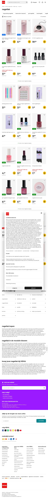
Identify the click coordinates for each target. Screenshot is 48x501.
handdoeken (4, 458)
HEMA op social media (18, 458)
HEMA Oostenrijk (41, 453)
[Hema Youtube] (20, 430)
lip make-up (19, 294)
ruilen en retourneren (7, 398)
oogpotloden (5, 303)
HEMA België (41, 448)
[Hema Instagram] (10, 430)
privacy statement (6, 476)
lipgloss (3, 366)
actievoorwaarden (30, 460)
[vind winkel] (44, 388)
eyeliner (33, 299)
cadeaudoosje (25, 355)
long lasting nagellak (8, 13)
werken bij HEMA (30, 450)
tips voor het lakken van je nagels (9, 348)
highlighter (34, 307)
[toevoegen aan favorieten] (14, 20)
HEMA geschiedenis (31, 455)
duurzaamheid (29, 451)
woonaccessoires (5, 456)
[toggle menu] (45, 2)
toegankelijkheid (24, 476)
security (18, 476)
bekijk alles (43, 291)
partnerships (29, 465)
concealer (34, 303)
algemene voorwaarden (34, 476)
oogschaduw (5, 299)
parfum (3, 315)
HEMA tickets (17, 466)
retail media (29, 467)
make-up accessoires (36, 311)
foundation (19, 303)
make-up (15, 6)
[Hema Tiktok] (18, 430)
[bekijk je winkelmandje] (42, 2)
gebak (3, 463)
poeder (18, 307)
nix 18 (3, 478)
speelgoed (4, 462)
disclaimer (13, 476)
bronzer (4, 311)
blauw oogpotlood (16, 367)
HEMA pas (16, 451)
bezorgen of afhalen (7, 396)
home (3, 6)
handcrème (11, 371)
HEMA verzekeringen (18, 468)
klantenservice (30, 458)
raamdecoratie (5, 460)
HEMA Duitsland (41, 450)
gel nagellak (31, 13)
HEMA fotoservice (18, 462)
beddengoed (5, 455)
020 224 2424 (5, 403)
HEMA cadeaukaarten (18, 464)
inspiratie (16, 469)
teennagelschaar (27, 349)
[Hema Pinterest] (15, 430)
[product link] (9, 27)
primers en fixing (20, 311)
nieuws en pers (30, 453)
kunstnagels (39, 13)
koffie (3, 465)
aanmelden (41, 420)
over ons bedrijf (30, 448)
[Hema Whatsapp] (8, 430)
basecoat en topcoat (21, 13)
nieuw (3, 294)
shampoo (42, 370)
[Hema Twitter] (5, 430)
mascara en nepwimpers (37, 294)
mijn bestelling (6, 394)
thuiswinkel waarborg (14, 478)
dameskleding (5, 449)
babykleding (4, 453)
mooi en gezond (8, 6)
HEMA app (16, 449)
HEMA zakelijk (29, 457)
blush (3, 307)
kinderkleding (5, 451)
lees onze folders (17, 453)
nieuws (15, 471)
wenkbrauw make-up (21, 299)
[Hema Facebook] (3, 430)
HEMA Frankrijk (41, 451)
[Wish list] (39, 2)
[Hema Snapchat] (13, 430)
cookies (41, 476)
